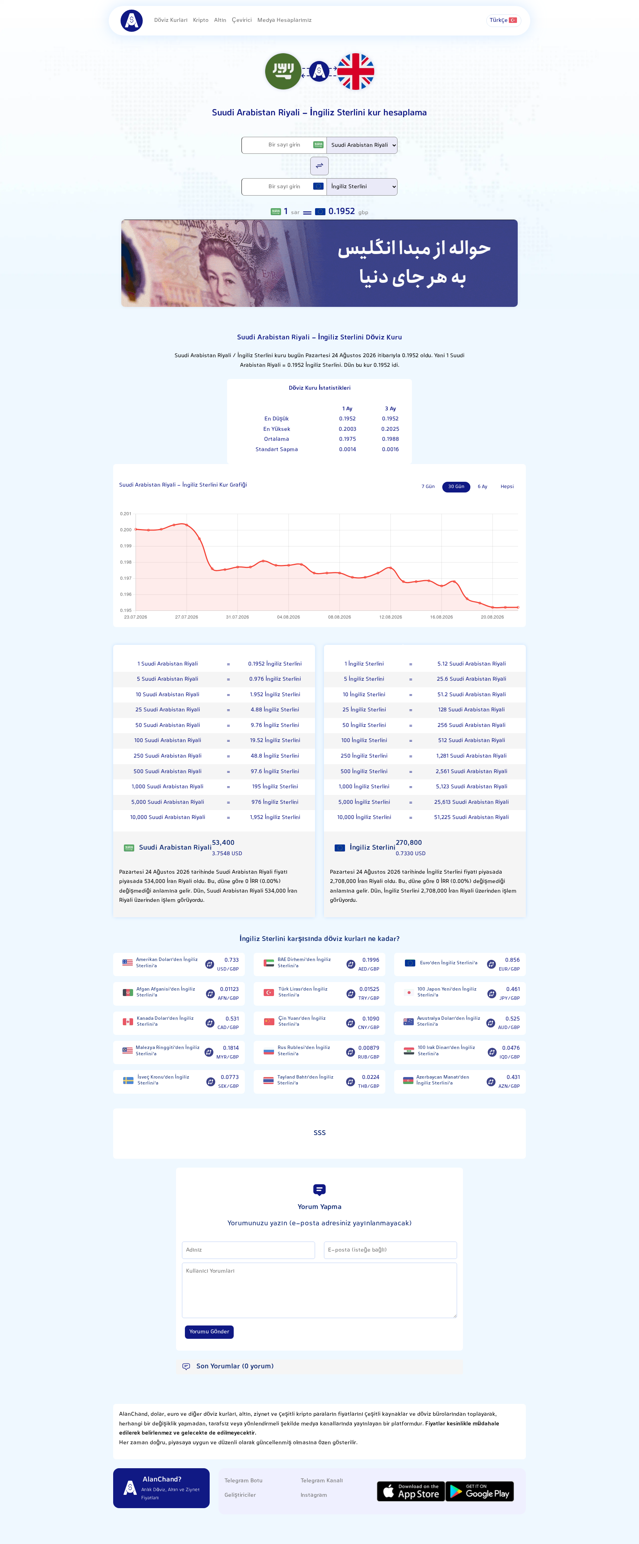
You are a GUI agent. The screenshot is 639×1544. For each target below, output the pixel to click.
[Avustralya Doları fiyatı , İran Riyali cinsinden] (408, 1021)
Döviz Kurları (170, 20)
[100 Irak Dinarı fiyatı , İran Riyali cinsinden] (409, 1050)
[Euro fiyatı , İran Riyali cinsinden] (410, 962)
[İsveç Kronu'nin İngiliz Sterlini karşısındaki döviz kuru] (210, 1082)
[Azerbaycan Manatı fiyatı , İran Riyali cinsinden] (408, 1080)
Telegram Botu (243, 1481)
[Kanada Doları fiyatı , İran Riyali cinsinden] (128, 1021)
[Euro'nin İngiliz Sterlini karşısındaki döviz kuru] (491, 964)
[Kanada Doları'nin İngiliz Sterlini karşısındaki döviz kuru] (210, 1023)
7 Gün (428, 487)
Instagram (314, 1495)
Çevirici (242, 20)
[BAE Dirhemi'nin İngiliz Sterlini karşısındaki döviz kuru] (350, 964)
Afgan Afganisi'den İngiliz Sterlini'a (165, 992)
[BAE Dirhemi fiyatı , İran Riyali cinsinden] (269, 962)
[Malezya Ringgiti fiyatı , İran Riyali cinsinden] (127, 1050)
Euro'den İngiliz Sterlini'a (448, 963)
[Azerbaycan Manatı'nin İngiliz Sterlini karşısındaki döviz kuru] (491, 1082)
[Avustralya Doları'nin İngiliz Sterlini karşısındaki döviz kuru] (490, 1023)
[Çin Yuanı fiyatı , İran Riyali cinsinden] (269, 1021)
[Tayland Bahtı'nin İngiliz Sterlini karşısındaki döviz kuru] (350, 1082)
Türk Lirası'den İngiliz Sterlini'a (303, 992)
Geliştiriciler (240, 1495)
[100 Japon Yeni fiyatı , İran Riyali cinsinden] (409, 992)
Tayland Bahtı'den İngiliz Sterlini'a (305, 1080)
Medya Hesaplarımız (284, 20)
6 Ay (482, 487)
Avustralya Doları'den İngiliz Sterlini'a (448, 1022)
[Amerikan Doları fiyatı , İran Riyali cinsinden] (127, 962)
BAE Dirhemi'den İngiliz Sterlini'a (304, 963)
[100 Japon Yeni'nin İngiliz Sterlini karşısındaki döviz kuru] (491, 994)
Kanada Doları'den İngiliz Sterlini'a (165, 1022)
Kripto (201, 20)
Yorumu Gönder (209, 1332)
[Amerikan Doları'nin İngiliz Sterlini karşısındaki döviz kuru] (209, 964)
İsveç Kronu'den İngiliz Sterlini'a (163, 1080)
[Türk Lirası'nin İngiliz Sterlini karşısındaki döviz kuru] (350, 994)
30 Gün (456, 487)
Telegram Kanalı (322, 1481)
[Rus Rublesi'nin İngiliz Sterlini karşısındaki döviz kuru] (350, 1052)
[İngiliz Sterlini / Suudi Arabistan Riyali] (319, 165)
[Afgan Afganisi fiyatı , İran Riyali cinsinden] (127, 992)
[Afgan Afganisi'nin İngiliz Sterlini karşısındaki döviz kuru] (210, 994)
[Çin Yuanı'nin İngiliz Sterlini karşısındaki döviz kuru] (350, 1023)
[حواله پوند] (319, 263)
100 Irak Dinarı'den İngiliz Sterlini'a (446, 1051)
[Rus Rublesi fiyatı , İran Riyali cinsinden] (269, 1050)
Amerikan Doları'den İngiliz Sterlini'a (167, 963)
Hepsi (507, 487)
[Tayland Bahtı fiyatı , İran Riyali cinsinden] (268, 1080)
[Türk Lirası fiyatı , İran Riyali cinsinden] (269, 992)
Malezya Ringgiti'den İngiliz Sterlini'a (168, 1051)
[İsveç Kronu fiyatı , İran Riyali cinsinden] (128, 1080)
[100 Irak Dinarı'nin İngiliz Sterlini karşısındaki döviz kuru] (492, 1052)
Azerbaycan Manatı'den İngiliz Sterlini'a (442, 1080)
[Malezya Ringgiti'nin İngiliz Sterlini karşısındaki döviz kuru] (208, 1052)
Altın (220, 20)
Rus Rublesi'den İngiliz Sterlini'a (304, 1051)
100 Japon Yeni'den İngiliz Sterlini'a (447, 992)
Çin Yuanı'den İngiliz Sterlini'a (302, 1022)
